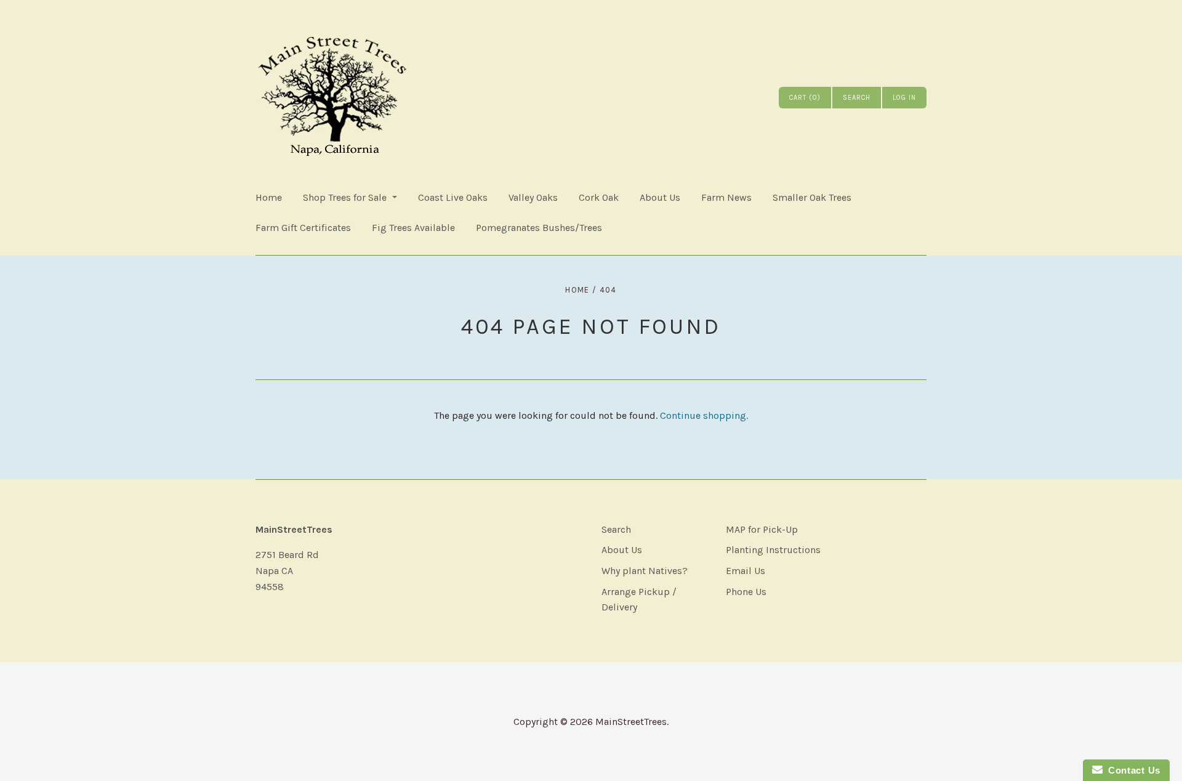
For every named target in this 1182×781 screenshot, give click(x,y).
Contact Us (1131, 770)
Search (616, 529)
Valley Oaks (533, 197)
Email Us (745, 571)
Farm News (726, 197)
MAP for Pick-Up (762, 529)
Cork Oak (599, 197)
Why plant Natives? (644, 571)
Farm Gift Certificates (303, 227)
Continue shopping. (704, 415)
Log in (904, 98)
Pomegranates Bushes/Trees (539, 227)
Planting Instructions (773, 550)
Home (268, 197)
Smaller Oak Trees (812, 197)
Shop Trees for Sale (345, 197)
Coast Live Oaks (453, 197)
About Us (660, 197)
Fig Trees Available (413, 227)
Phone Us (746, 591)
